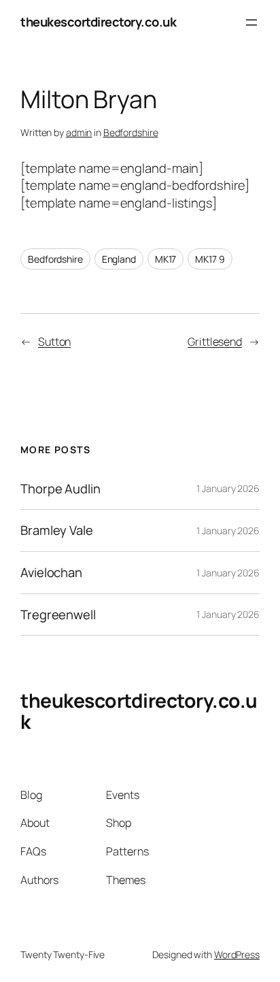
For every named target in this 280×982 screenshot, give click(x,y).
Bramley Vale (56, 530)
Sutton (54, 341)
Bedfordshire (130, 132)
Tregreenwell (58, 615)
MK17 (166, 258)
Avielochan (51, 573)
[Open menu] (251, 22)
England (119, 258)
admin (79, 132)
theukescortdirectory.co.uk (98, 22)
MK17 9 (209, 258)
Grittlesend (215, 341)
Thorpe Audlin (60, 489)
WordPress (237, 954)
